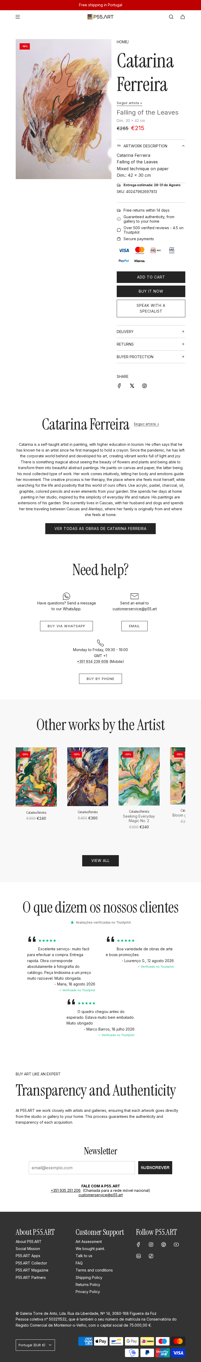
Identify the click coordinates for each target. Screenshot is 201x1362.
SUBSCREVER (155, 1167)
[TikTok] (151, 1256)
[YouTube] (176, 1244)
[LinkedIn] (138, 1256)
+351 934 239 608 (92, 661)
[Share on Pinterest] (144, 385)
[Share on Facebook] (119, 385)
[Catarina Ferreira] (36, 776)
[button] (21, 793)
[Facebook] (138, 1244)
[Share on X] (132, 385)
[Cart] (182, 17)
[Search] (171, 17)
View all (100, 860)
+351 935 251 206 (66, 1190)
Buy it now (151, 291)
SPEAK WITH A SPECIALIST (151, 308)
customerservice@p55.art (135, 609)
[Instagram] (151, 1244)
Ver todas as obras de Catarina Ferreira (100, 528)
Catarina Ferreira (145, 72)
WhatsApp (72, 609)
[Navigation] (17, 17)
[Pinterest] (163, 1244)
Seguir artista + (129, 103)
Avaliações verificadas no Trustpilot (103, 922)
